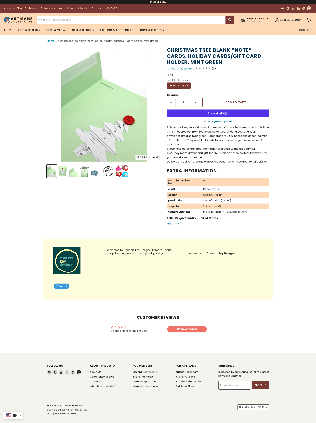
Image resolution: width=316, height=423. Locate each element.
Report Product (174, 223)
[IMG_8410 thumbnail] (96, 171)
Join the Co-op (66, 8)
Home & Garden (151, 30)
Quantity (172, 95)
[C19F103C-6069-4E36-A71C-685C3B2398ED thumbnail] (122, 171)
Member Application (145, 381)
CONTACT (111, 8)
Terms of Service (74, 405)
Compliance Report (102, 376)
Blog (19, 8)
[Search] (229, 20)
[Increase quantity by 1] (195, 102)
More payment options (218, 121)
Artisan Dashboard (187, 372)
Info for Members (143, 376)
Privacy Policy (54, 405)
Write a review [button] (187, 329)
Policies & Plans (185, 386)
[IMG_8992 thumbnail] (85, 171)
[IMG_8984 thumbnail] (52, 171)
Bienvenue (97, 8)
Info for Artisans (185, 376)
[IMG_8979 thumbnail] (63, 171)
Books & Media (55, 30)
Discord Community (145, 372)
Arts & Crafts (28, 30)
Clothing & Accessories (116, 30)
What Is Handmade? (102, 386)
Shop (8, 30)
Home (51, 41)
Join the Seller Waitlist (189, 381)
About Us (9, 8)
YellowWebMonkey (65, 413)
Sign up (260, 385)
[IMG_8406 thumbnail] (108, 171)
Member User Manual (145, 386)
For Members (48, 8)
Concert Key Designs (180, 68)
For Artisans (31, 8)
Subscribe (83, 8)
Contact (305, 30)
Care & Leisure (82, 30)
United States (251, 407)
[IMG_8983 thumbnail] (74, 171)
